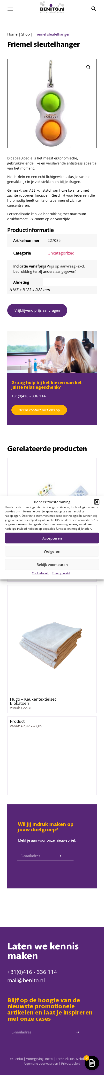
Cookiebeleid (40, 573)
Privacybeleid (61, 573)
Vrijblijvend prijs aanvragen (37, 310)
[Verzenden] (59, 856)
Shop (25, 34)
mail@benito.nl (26, 980)
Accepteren (52, 538)
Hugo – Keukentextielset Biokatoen (33, 701)
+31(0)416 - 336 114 (28, 396)
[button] (96, 501)
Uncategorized (61, 253)
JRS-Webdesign (80, 1059)
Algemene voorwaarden (41, 1063)
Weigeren (52, 551)
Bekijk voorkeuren (52, 564)
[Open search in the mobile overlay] (93, 8)
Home (12, 34)
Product (17, 721)
